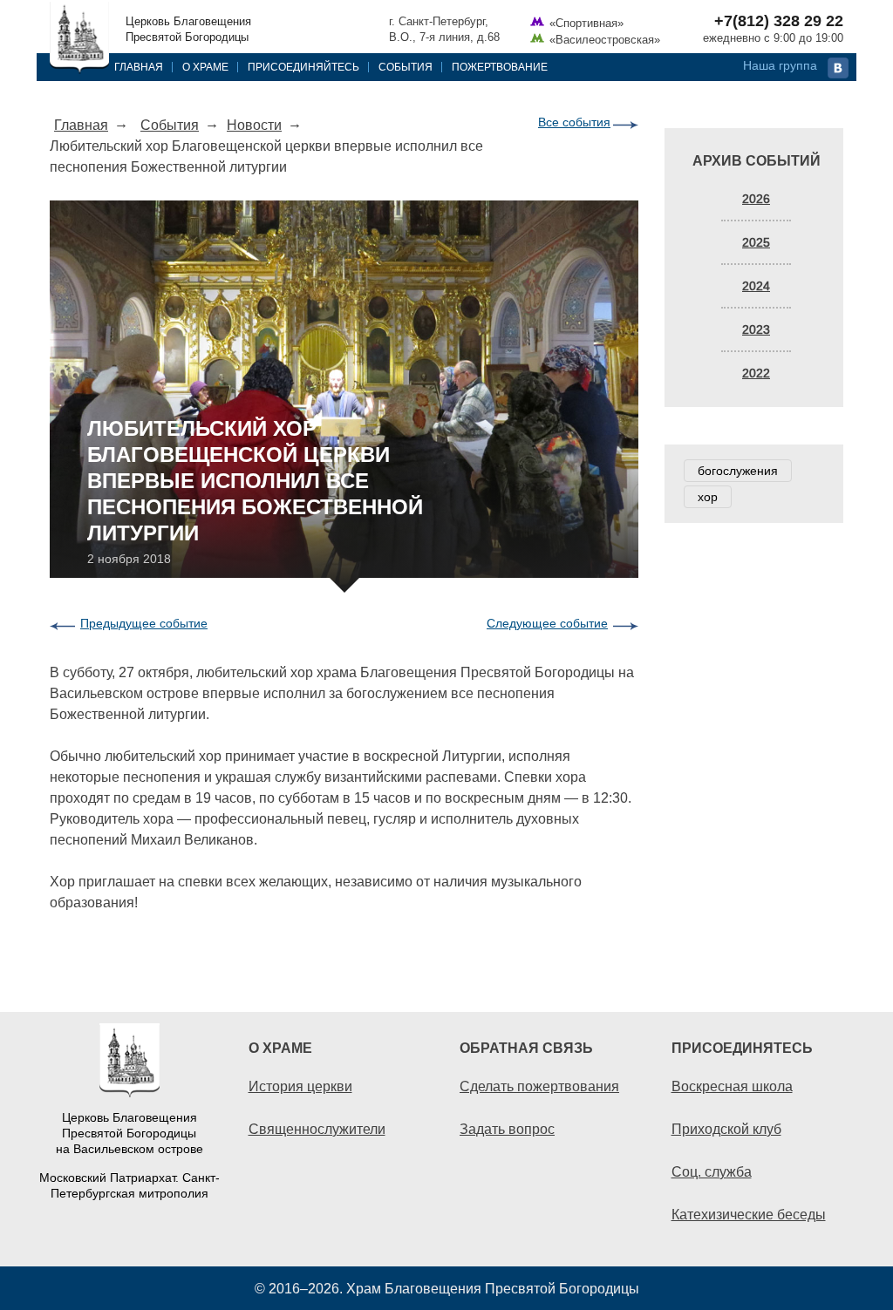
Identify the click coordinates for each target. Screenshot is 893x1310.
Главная (138, 66)
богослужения (738, 471)
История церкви (300, 1086)
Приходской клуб (726, 1129)
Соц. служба (711, 1171)
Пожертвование (500, 66)
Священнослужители (317, 1129)
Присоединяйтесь (303, 66)
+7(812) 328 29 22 (778, 21)
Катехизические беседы (748, 1214)
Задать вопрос (507, 1129)
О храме (205, 66)
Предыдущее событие (144, 623)
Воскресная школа (732, 1086)
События (405, 66)
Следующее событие (547, 623)
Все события (574, 122)
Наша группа (780, 65)
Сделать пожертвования (539, 1086)
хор (708, 497)
